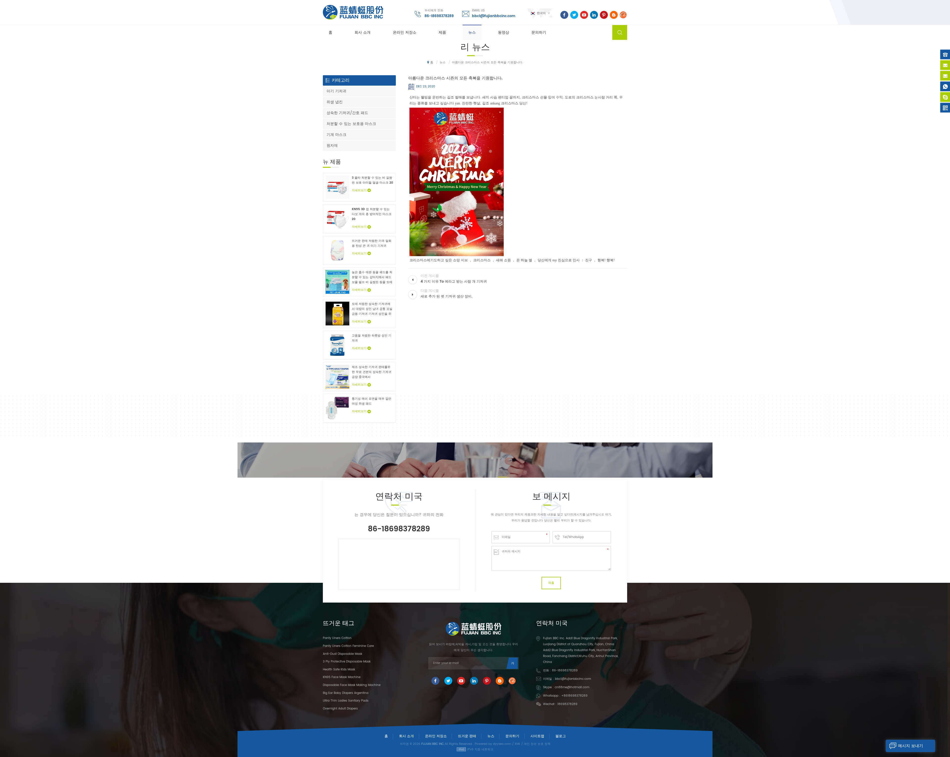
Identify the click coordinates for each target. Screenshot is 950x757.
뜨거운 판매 (467, 736)
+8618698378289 (574, 695)
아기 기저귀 (336, 91)
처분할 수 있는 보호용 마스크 (351, 124)
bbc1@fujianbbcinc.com (493, 16)
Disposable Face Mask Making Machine (351, 685)
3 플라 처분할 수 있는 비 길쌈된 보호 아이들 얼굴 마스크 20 (372, 180)
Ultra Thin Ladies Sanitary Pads (345, 700)
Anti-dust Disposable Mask (342, 654)
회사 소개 (363, 32)
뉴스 (472, 32)
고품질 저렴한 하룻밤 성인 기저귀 (371, 338)
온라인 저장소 (404, 32)
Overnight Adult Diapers (340, 708)
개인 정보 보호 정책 (537, 744)
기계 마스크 (336, 135)
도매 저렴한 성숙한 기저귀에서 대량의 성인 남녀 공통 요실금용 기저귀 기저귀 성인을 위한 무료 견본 (372, 309)
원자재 (332, 146)
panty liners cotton (337, 638)
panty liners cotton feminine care (348, 646)
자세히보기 (359, 190)
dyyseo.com (502, 744)
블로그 (560, 736)
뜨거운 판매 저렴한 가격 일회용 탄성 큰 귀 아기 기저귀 (371, 243)
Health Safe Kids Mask (339, 669)
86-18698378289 (439, 16)
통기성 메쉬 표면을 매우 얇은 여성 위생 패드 (371, 401)
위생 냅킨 (335, 102)
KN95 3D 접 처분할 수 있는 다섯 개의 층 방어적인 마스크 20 (371, 214)
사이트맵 (537, 736)
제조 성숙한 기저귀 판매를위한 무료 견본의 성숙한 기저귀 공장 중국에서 (371, 372)
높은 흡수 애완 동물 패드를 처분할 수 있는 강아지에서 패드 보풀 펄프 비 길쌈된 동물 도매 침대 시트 (372, 277)
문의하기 (538, 32)
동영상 (503, 32)
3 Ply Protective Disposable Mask (347, 661)
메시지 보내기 (910, 746)
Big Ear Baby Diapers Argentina (345, 693)
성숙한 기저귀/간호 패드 (347, 113)
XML (517, 744)
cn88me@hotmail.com (572, 687)
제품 (442, 32)
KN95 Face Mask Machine (341, 677)
